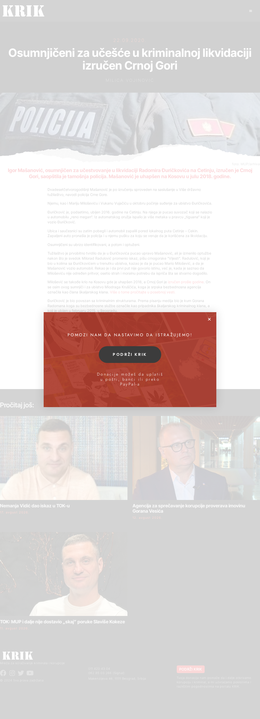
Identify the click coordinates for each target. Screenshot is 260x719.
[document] (130, 359)
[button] (209, 319)
